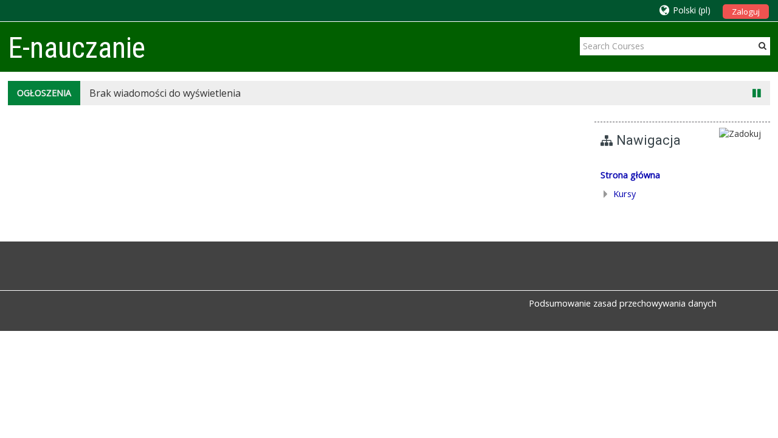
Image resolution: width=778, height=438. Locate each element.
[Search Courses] (762, 45)
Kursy (624, 194)
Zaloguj (746, 11)
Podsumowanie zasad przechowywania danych (623, 303)
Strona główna (630, 175)
